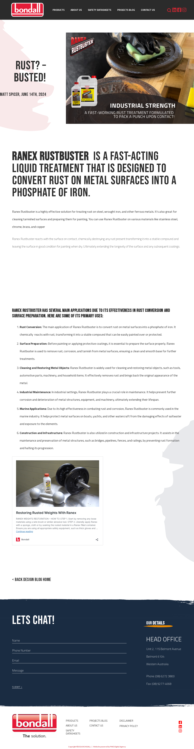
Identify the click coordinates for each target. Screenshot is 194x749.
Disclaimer (126, 721)
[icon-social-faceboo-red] (179, 10)
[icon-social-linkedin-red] (174, 10)
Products (72, 721)
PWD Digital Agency (118, 747)
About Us (71, 726)
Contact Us (96, 726)
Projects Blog (98, 721)
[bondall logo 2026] (27, 10)
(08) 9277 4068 (161, 683)
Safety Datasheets (73, 732)
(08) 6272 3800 (165, 676)
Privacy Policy (128, 726)
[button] (66, 10)
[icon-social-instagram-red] (184, 10)
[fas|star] (180, 722)
